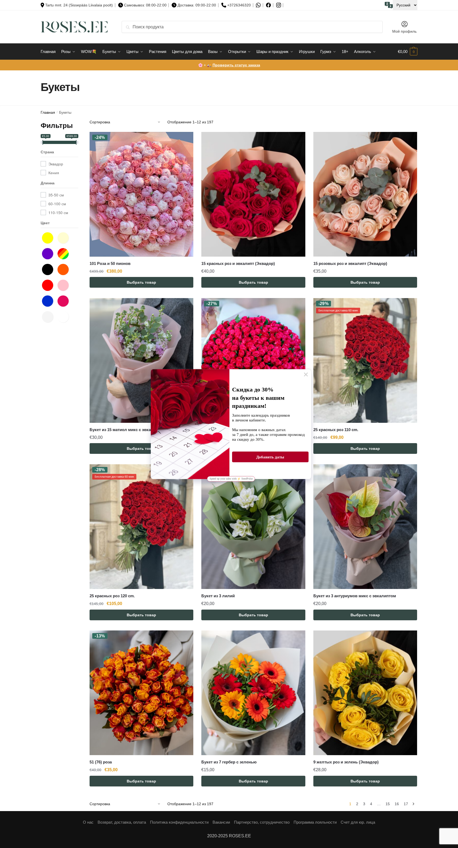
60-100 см (57, 203)
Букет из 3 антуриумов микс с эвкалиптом (354, 596)
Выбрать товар (141, 282)
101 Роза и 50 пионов (110, 263)
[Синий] (49, 300)
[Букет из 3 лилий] (253, 526)
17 (406, 804)
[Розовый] (64, 284)
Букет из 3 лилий (218, 596)
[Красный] (49, 284)
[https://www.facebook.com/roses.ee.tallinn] (268, 5)
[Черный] (49, 269)
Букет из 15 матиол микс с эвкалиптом (128, 429)
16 (397, 804)
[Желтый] (49, 237)
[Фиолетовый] (49, 253)
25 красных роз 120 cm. (112, 596)
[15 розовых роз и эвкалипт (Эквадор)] (365, 194)
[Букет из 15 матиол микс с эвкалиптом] (141, 360)
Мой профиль (404, 31)
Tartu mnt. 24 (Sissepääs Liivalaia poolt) (79, 5)
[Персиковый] (64, 316)
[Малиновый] (64, 300)
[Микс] (64, 253)
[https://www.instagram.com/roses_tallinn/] (278, 5)
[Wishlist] (185, 140)
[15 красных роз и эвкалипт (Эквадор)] (253, 194)
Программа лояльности (315, 822)
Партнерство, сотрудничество (262, 822)
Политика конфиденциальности (179, 822)
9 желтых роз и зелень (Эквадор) (346, 762)
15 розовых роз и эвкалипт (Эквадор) (350, 263)
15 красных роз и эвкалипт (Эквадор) (238, 263)
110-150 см (58, 212)
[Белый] (49, 316)
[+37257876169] (258, 5)
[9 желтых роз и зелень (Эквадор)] (365, 692)
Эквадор (55, 163)
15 (388, 804)
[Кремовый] (64, 237)
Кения (53, 172)
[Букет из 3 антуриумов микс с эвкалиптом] (365, 526)
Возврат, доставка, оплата (122, 822)
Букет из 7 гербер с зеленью (229, 762)
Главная (48, 113)
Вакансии (221, 822)
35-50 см (56, 194)
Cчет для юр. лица (358, 822)
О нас (88, 822)
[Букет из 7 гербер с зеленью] (253, 692)
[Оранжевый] (64, 269)
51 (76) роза (101, 762)
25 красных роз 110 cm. (335, 429)
